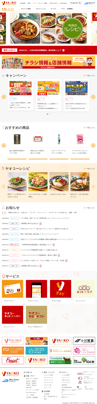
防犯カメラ (65, 397)
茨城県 (34, 383)
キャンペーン (48, 387)
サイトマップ (66, 377)
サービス (53, 9)
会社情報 (22, 3)
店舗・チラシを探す (32, 378)
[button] (47, 114)
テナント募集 (30, 395)
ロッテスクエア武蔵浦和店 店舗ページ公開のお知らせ (38, 250)
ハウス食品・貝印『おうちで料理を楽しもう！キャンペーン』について (44, 218)
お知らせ (29, 372)
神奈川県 (28, 387)
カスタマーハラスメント (69, 394)
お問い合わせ (54, 3)
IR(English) (63, 3)
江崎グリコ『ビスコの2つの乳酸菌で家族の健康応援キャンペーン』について (46, 239)
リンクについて (66, 382)
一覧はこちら (90, 75)
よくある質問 (66, 375)
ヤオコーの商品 (26, 9)
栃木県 (28, 383)
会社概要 (46, 394)
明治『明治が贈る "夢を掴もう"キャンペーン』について (39, 234)
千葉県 (28, 385)
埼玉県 (28, 381)
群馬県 (34, 381)
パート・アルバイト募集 (40, 3)
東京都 (34, 385)
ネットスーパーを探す (32, 390)
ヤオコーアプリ (48, 382)
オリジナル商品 (48, 375)
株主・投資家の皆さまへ (51, 396)
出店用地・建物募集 (32, 397)
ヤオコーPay (47, 385)
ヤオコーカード (48, 377)
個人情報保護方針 (67, 387)
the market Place (31, 392)
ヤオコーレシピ (41, 9)
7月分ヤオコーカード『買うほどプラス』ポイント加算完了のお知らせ (44, 229)
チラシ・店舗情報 (67, 9)
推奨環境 (64, 385)
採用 (29, 3)
